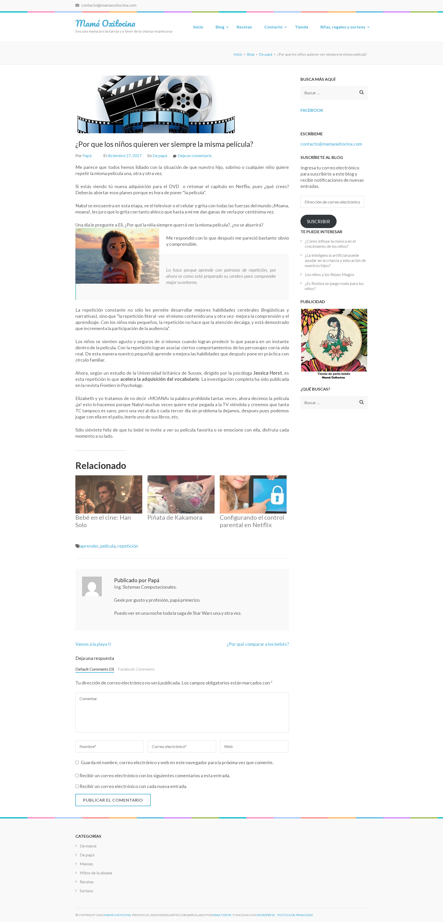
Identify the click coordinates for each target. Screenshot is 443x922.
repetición (127, 546)
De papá (160, 155)
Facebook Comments (136, 669)
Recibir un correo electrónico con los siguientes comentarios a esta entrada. (154, 775)
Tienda (301, 26)
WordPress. (266, 915)
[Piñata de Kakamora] (180, 494)
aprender (89, 546)
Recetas (244, 26)
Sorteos (86, 890)
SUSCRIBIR (318, 221)
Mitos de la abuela (96, 872)
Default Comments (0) (94, 669)
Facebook (311, 110)
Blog (220, 26)
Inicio (198, 26)
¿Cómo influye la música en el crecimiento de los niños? (330, 244)
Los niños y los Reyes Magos (329, 274)
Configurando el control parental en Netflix (252, 521)
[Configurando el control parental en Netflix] (253, 494)
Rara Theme (222, 915)
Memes (86, 863)
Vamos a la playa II (93, 644)
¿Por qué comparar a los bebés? (258, 644)
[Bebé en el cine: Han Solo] (108, 494)
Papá (87, 155)
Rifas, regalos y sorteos (342, 26)
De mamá (88, 845)
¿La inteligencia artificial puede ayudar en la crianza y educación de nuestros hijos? (335, 260)
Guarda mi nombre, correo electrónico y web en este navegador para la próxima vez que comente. (177, 762)
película (108, 546)
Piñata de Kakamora (174, 517)
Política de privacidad (295, 915)
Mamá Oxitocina (105, 23)
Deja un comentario (195, 155)
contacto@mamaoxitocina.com (108, 5)
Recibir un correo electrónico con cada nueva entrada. (133, 786)
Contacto (273, 26)
